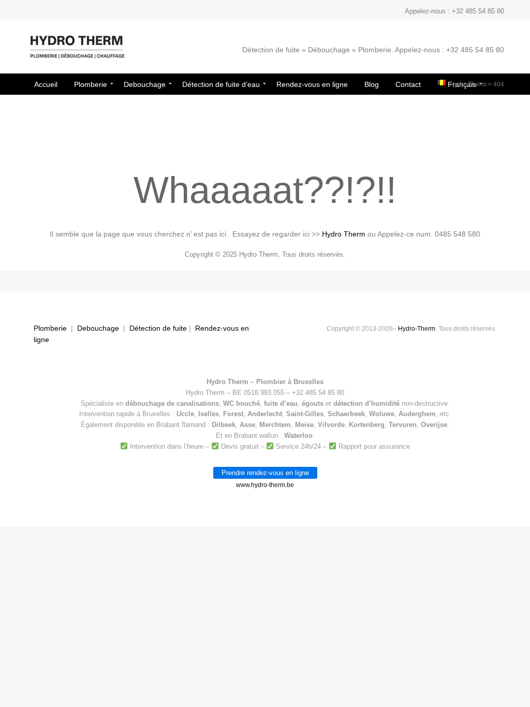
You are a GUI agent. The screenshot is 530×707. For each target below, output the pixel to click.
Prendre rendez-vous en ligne (265, 473)
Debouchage (98, 328)
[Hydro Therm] (76, 52)
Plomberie (50, 328)
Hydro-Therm (416, 328)
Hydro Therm (468, 84)
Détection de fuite (158, 328)
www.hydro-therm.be (265, 485)
